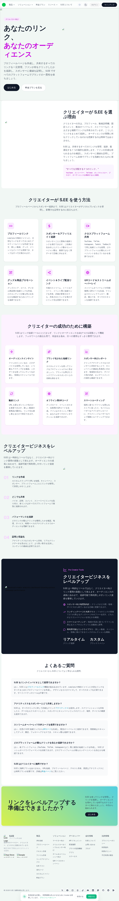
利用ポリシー (106, 851)
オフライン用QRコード (57, 400)
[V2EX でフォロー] (113, 890)
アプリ (71, 852)
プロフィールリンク (36, 687)
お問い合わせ (90, 844)
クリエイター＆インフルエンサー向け (59, 847)
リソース (51, 4)
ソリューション (24, 4)
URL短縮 (39, 841)
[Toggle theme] (86, 5)
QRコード (47, 729)
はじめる (11, 87)
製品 (11, 4)
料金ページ (46, 771)
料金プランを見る (33, 87)
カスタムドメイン (42, 874)
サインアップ (109, 5)
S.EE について (66, 4)
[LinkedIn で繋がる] (93, 890)
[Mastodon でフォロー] (98, 890)
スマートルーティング (94, 400)
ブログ (87, 848)
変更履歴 (72, 844)
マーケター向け (58, 841)
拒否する (80, 896)
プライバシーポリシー (48, 898)
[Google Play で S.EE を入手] (23, 856)
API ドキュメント (75, 841)
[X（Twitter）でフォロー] (62, 890)
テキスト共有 (41, 851)
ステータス (73, 856)
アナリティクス (61, 708)
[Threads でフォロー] (77, 890)
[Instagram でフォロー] (72, 890)
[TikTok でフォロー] (83, 890)
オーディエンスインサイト (21, 358)
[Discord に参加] (88, 890)
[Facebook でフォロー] (67, 890)
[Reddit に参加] (108, 890)
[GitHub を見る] (103, 890)
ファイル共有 (41, 855)
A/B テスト (40, 866)
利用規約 (105, 847)
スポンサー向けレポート (95, 358)
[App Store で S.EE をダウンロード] (10, 856)
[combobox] (80, 5)
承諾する (91, 896)
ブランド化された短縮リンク (58, 360)
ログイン (94, 5)
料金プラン (40, 4)
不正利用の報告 (107, 855)
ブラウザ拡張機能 (75, 848)
